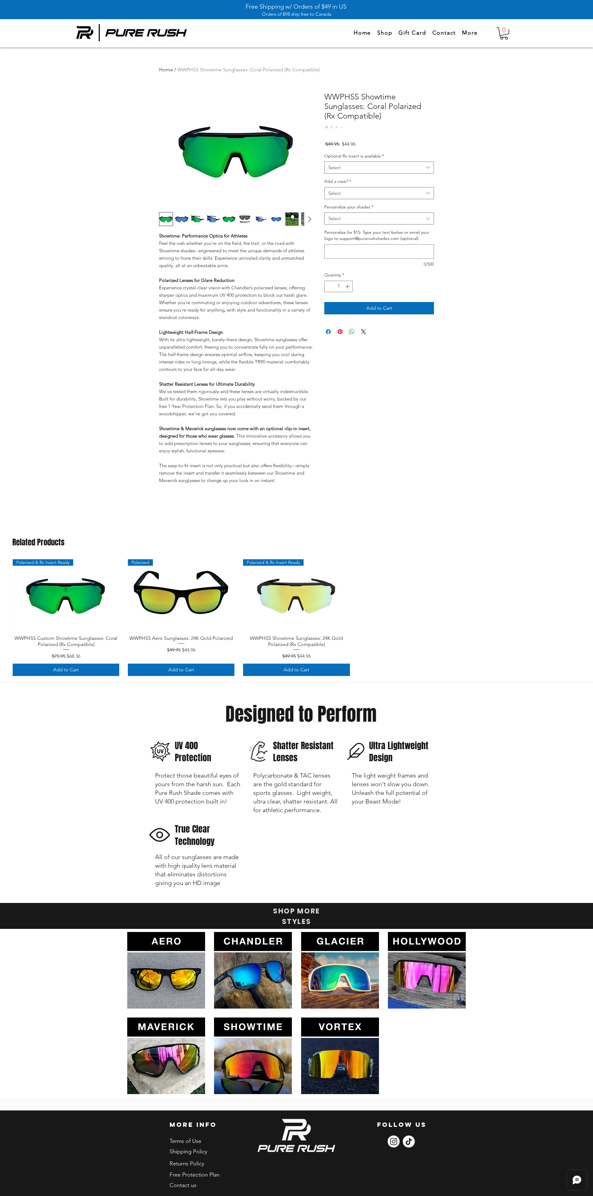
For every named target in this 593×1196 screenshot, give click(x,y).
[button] (470, 33)
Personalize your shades (348, 217)
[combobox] (379, 178)
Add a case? (337, 192)
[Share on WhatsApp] (351, 342)
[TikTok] (409, 1141)
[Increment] (348, 296)
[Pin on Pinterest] (340, 342)
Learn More (417, 154)
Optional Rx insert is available (354, 166)
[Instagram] (394, 1141)
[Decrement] (329, 296)
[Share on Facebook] (328, 342)
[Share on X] (363, 342)
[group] (296, 617)
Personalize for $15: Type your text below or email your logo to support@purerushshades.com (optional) (376, 246)
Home (166, 70)
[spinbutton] (338, 296)
